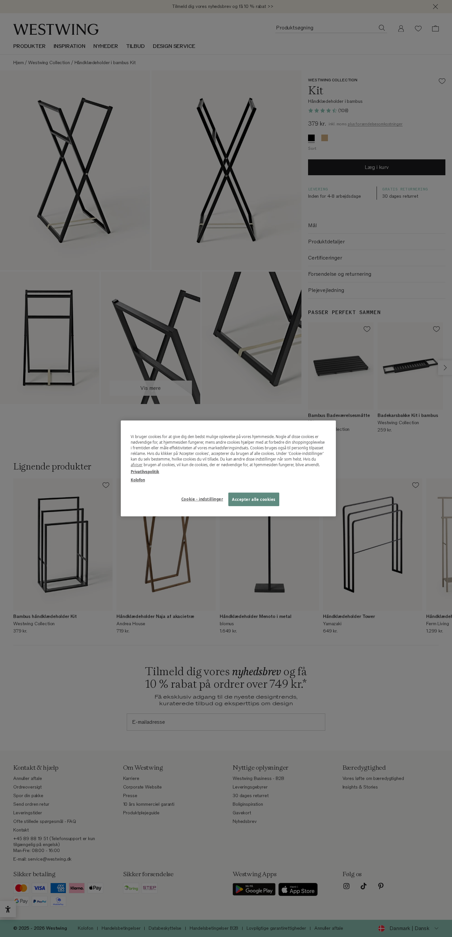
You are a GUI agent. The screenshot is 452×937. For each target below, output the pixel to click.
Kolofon (138, 479)
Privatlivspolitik (145, 471)
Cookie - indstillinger (202, 498)
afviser (137, 464)
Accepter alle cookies (254, 499)
